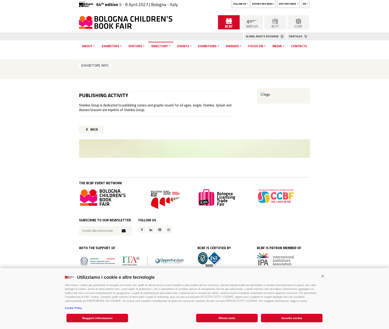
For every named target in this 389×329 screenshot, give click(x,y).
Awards (232, 46)
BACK (94, 129)
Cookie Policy (73, 308)
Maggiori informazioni (97, 318)
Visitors (135, 46)
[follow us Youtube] (160, 229)
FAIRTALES (296, 36)
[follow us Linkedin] (151, 229)
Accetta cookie (291, 318)
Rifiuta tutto (227, 318)
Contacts (299, 46)
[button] (322, 276)
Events (183, 46)
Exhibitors (110, 46)
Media (277, 46)
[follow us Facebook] (142, 229)
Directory (159, 46)
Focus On (255, 46)
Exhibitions (207, 46)
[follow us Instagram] (168, 229)
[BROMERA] (194, 148)
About (87, 46)
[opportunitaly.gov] (132, 260)
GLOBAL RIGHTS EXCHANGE (262, 36)
